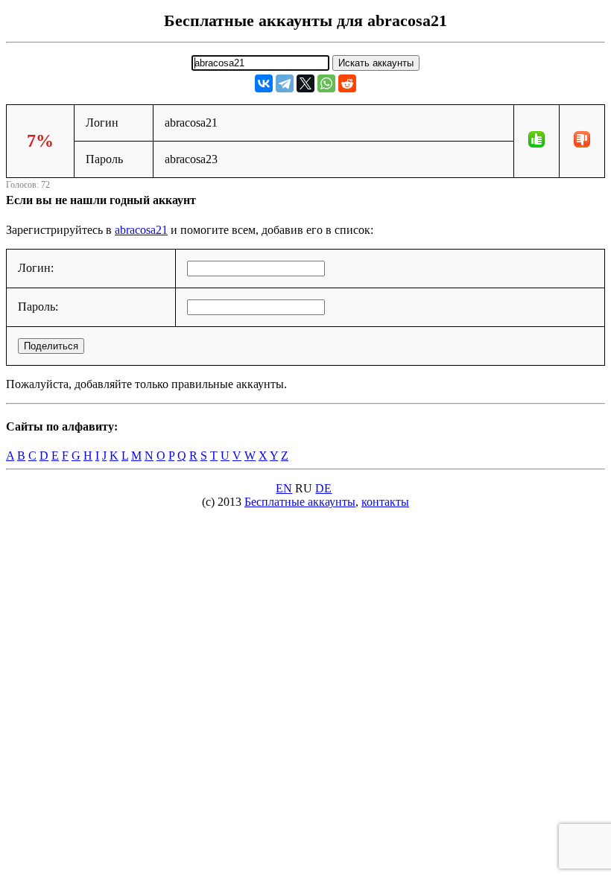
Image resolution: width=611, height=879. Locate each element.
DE (323, 488)
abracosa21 (141, 229)
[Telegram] (285, 83)
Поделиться (51, 346)
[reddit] (347, 83)
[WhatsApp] (326, 83)
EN (284, 488)
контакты (385, 501)
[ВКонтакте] (264, 83)
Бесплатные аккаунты (299, 501)
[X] (305, 83)
